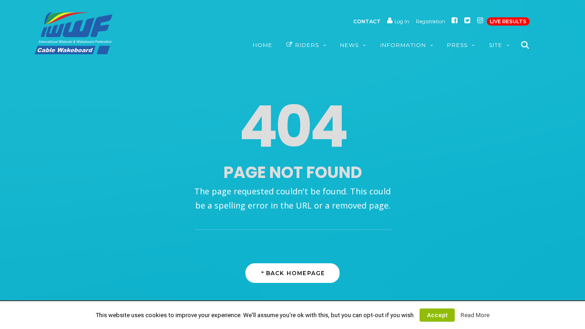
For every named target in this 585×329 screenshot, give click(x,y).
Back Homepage (295, 273)
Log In (401, 21)
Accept (437, 315)
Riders (307, 45)
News (349, 45)
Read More (475, 315)
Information (403, 45)
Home (262, 45)
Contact (367, 21)
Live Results (508, 21)
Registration (430, 21)
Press (457, 45)
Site (495, 45)
